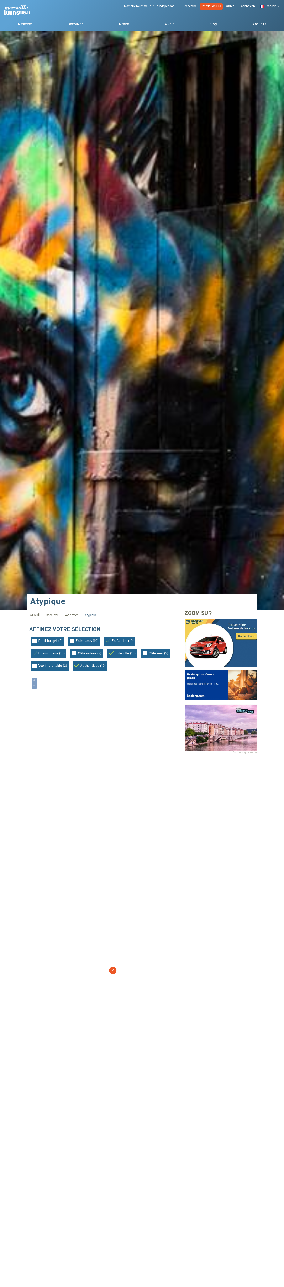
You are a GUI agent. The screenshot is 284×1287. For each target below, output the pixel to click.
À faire (124, 24)
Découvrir (75, 24)
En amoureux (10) (51, 653)
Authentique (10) (93, 666)
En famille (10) (123, 641)
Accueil (35, 615)
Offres (230, 6)
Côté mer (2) (158, 653)
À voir (169, 24)
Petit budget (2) (50, 641)
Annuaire (259, 24)
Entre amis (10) (87, 641)
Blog (213, 24)
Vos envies (71, 615)
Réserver (25, 24)
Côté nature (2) (89, 653)
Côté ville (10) (125, 653)
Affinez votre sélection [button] (65, 630)
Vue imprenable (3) (52, 666)
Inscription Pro (211, 6)
